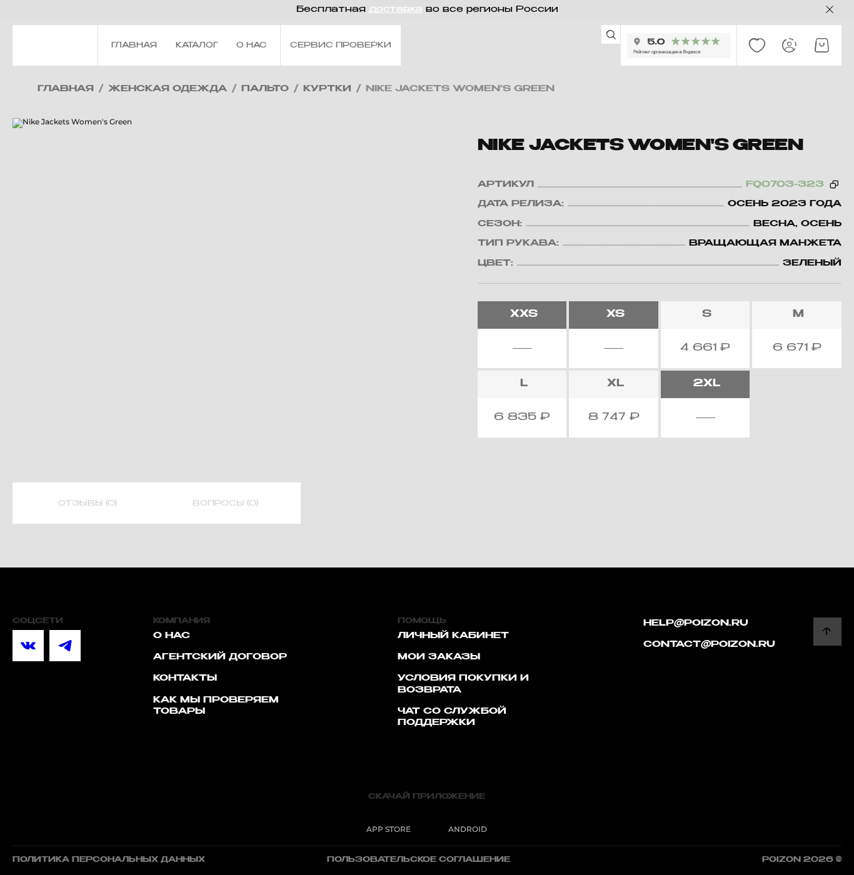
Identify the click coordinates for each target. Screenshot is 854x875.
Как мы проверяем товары (216, 706)
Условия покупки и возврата (463, 684)
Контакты (185, 678)
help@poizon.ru (695, 623)
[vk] (28, 645)
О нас (171, 635)
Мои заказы (439, 656)
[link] (757, 45)
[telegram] (65, 645)
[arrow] (827, 632)
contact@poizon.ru (709, 644)
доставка (396, 9)
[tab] (87, 504)
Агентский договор (220, 656)
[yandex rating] (678, 45)
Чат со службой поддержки (452, 717)
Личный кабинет (453, 635)
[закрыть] (830, 9)
